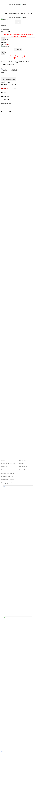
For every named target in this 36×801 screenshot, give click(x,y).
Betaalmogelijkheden (7, 479)
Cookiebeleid (5, 466)
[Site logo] (5, 19)
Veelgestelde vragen (7, 476)
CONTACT (4, 9)
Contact (3, 460)
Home (3, 62)
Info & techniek (5, 32)
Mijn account (23, 460)
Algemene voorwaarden (8, 463)
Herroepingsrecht (6, 483)
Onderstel (6, 99)
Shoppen (18, 49)
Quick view (8, 75)
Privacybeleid (5, 470)
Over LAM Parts (24, 470)
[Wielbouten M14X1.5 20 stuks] (9, 71)
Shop (18, 22)
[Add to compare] (3, 75)
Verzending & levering (7, 473)
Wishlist (21, 463)
